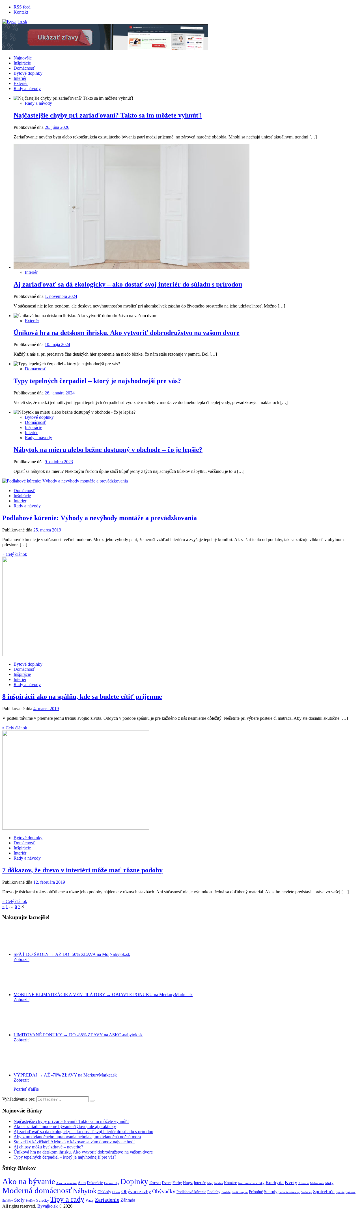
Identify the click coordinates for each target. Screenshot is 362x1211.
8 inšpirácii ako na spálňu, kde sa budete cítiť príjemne (82, 696)
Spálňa (340, 1192)
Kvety (291, 1182)
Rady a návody (27, 88)
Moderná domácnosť (37, 1190)
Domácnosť (24, 68)
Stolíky (30, 1200)
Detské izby (111, 1183)
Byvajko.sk (47, 1206)
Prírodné (256, 1192)
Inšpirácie (22, 63)
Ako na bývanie (28, 1181)
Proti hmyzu (240, 1192)
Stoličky (7, 1200)
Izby (210, 1183)
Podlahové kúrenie (191, 1192)
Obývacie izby (136, 1191)
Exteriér (21, 83)
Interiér (20, 78)
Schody (270, 1191)
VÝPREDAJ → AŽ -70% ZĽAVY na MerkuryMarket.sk (65, 1075)
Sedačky (306, 1192)
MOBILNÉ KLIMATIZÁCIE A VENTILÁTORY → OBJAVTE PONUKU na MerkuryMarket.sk (103, 994)
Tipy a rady (67, 1199)
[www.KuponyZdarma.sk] (105, 48)
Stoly (19, 1200)
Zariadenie (107, 1200)
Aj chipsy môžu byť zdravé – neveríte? (48, 1146)
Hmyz (188, 1183)
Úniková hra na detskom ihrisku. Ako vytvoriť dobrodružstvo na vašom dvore (127, 332)
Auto (82, 1183)
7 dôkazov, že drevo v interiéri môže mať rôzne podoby (82, 870)
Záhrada (127, 1200)
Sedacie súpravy (289, 1192)
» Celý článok (14, 554)
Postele (225, 1192)
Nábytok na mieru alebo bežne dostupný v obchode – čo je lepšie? (108, 449)
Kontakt (21, 12)
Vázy (89, 1200)
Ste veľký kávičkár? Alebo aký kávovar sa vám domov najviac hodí (74, 1141)
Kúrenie (303, 1183)
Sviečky (42, 1200)
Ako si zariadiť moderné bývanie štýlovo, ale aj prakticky (65, 1126)
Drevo (155, 1182)
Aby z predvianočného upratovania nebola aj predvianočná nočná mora (77, 1136)
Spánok (350, 1192)
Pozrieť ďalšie (26, 1089)
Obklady (104, 1192)
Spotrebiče (324, 1191)
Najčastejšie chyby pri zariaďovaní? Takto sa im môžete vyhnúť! (108, 115)
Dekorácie (95, 1183)
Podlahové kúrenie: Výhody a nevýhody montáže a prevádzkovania (99, 518)
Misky (329, 1183)
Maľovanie (317, 1183)
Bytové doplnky (28, 73)
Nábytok (84, 1191)
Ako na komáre (66, 1183)
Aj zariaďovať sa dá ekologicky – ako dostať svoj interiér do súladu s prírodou (128, 284)
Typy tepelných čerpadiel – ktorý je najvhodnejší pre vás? (97, 381)
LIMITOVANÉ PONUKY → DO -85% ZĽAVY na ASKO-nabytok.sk (78, 1034)
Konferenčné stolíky (251, 1183)
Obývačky (163, 1191)
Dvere (166, 1183)
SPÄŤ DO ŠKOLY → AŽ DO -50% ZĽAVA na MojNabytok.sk (72, 954)
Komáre (230, 1183)
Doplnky (134, 1181)
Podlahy (213, 1192)
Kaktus (218, 1183)
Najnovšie (23, 57)
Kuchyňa (275, 1182)
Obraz (116, 1192)
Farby (177, 1183)
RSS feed (22, 7)
